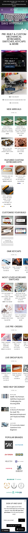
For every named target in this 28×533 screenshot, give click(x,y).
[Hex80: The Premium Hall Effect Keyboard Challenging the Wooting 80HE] (5, 396)
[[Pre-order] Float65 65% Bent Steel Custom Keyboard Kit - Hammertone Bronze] (5, 206)
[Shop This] (14, 61)
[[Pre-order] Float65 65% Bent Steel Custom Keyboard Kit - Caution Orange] (2, 206)
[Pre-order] (14, 84)
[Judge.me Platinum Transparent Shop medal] (14, 486)
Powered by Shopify (14, 531)
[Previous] (22, 30)
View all (14, 112)
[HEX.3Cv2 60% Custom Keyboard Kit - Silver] (23, 183)
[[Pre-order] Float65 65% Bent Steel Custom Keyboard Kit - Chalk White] (9, 206)
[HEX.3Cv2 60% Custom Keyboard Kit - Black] (18, 183)
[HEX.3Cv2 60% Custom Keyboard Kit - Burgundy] (21, 183)
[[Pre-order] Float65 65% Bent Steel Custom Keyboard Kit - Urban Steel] (7, 206)
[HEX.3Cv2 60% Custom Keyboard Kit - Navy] (19, 183)
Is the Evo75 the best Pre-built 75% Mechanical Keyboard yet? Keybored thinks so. (18, 414)
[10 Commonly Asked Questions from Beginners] (5, 424)
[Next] (25, 30)
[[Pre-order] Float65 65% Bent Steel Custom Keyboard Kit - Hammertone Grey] (3, 206)
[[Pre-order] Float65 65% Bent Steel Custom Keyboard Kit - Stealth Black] (10, 206)
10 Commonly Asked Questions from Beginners (17, 427)
